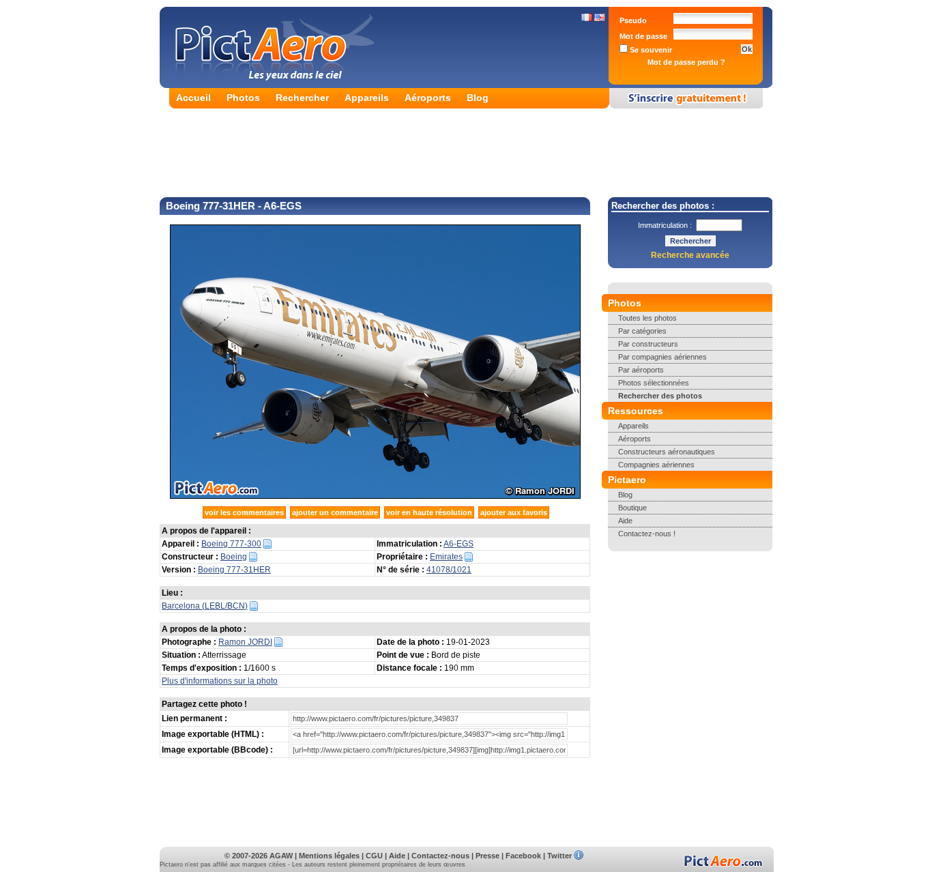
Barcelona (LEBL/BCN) (205, 606)
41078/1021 (448, 570)
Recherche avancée (690, 255)
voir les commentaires (244, 512)
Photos (243, 97)
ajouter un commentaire (335, 512)
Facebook (523, 856)
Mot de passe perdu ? (686, 62)
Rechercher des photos (660, 396)
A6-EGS (458, 544)
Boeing (233, 557)
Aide (625, 521)
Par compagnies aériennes (662, 357)
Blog (478, 97)
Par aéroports (641, 370)
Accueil (193, 97)
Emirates (446, 557)
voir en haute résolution (429, 512)
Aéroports (428, 97)
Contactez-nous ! (646, 533)
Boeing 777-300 (231, 544)
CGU (374, 856)
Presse (487, 856)
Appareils (367, 97)
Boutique (632, 508)
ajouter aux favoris (513, 512)
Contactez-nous (440, 856)
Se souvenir (650, 50)
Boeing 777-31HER (234, 570)
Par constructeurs (648, 344)
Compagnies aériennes (656, 465)
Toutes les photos (647, 318)
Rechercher (302, 97)
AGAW (281, 856)
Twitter (559, 856)
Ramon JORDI (245, 642)
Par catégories (642, 331)
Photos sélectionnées (653, 383)
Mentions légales (329, 856)
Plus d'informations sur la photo (220, 681)
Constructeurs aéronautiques (666, 452)
